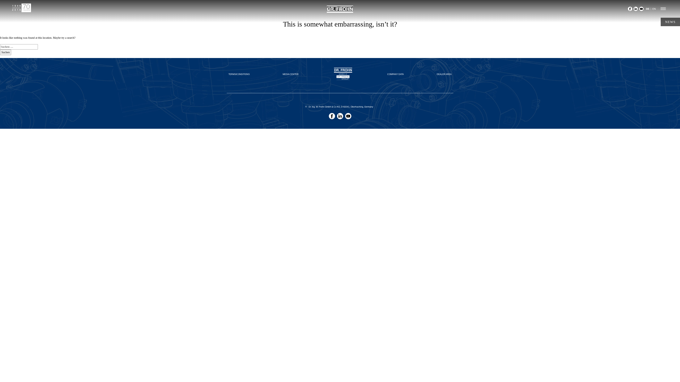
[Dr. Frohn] (340, 11)
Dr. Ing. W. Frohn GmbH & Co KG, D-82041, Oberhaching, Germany (341, 107)
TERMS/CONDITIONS (239, 74)
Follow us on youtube (641, 10)
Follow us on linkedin (636, 10)
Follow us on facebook (630, 10)
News (670, 22)
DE (647, 8)
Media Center (291, 74)
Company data (395, 74)
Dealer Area (444, 74)
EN (654, 8)
